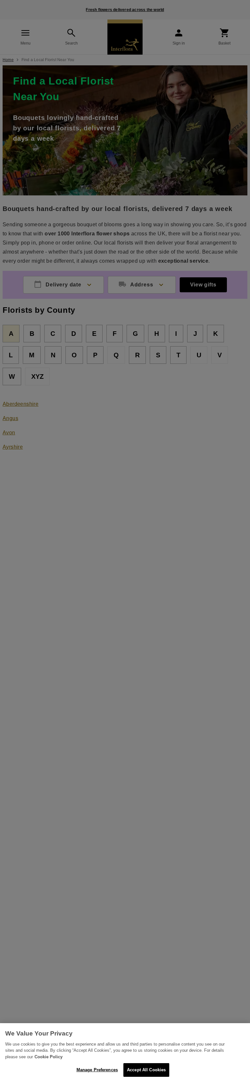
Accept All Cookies (146, 1069)
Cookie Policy (48, 1056)
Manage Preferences (97, 1069)
